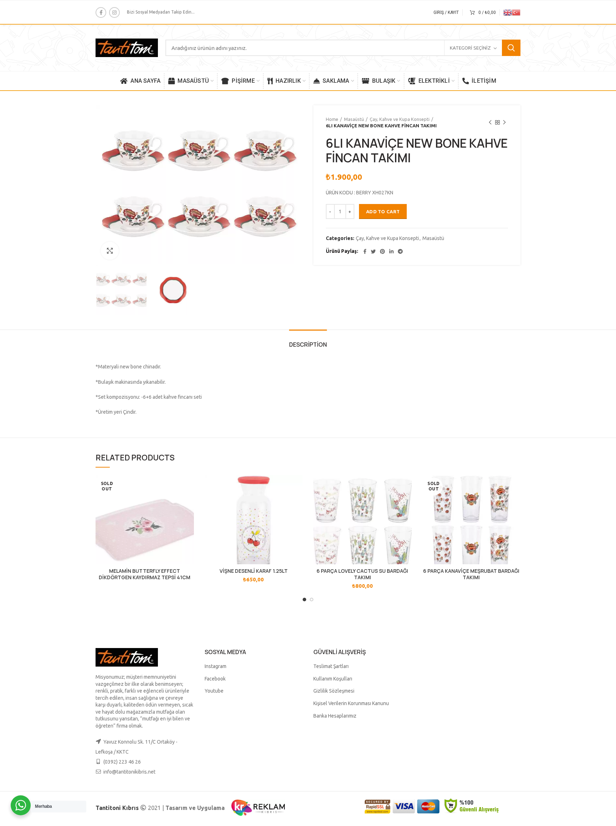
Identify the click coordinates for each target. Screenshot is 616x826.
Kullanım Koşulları (332, 679)
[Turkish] (516, 12)
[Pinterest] (382, 251)
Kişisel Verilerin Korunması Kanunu (351, 703)
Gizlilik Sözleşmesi (333, 691)
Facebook (215, 679)
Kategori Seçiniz (470, 47)
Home (332, 119)
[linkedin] (391, 251)
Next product (504, 122)
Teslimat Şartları (331, 666)
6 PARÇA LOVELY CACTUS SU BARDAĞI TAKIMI (362, 574)
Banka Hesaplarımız (334, 716)
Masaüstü (354, 119)
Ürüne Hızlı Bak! (188, 487)
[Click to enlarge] (110, 251)
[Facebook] (101, 12)
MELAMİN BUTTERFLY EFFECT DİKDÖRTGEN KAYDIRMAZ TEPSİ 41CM (144, 574)
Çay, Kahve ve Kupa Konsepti (400, 119)
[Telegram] (400, 251)
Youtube (214, 691)
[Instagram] (114, 12)
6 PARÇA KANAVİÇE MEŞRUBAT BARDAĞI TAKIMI (471, 574)
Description (308, 344)
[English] (507, 12)
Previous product (490, 122)
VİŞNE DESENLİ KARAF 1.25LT (254, 571)
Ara (511, 48)
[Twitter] (373, 251)
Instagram (215, 666)
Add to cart (383, 211)
